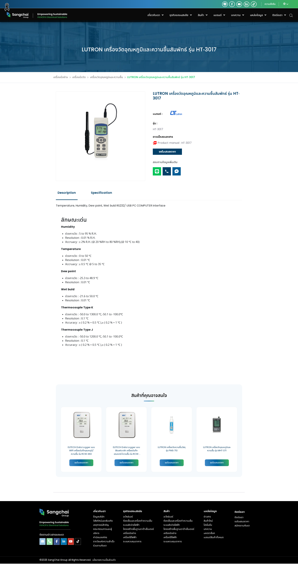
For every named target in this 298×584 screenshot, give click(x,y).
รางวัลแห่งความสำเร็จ (103, 541)
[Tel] (167, 170)
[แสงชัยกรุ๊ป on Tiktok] (78, 541)
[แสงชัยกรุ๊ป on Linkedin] (64, 541)
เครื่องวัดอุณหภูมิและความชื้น (106, 77)
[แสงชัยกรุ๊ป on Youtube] (71, 541)
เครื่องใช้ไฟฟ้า (130, 537)
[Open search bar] (291, 15)
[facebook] (232, 4)
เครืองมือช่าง (169, 533)
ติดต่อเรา (239, 517)
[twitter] (225, 4)
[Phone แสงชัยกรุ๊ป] (50, 541)
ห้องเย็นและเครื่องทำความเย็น (137, 521)
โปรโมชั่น (208, 525)
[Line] (157, 170)
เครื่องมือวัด (79, 77)
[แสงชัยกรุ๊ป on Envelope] (42, 541)
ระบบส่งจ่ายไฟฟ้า (131, 525)
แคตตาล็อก (209, 533)
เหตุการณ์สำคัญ (101, 525)
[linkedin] (245, 4)
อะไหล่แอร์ (128, 516)
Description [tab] (67, 193)
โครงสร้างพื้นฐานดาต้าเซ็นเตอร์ (138, 529)
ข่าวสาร (207, 516)
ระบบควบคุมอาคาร (132, 541)
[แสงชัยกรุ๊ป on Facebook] (57, 541)
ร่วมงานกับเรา (100, 545)
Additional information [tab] (101, 193)
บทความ (208, 529)
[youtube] (239, 4)
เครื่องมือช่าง (60, 77)
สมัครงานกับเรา (242, 525)
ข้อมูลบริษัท (99, 516)
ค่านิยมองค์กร (100, 537)
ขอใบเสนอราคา (167, 152)
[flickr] (253, 4)
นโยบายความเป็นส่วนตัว (104, 560)
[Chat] (177, 170)
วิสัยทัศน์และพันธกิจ (103, 521)
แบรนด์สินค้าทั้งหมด (214, 537)
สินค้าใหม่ (208, 521)
